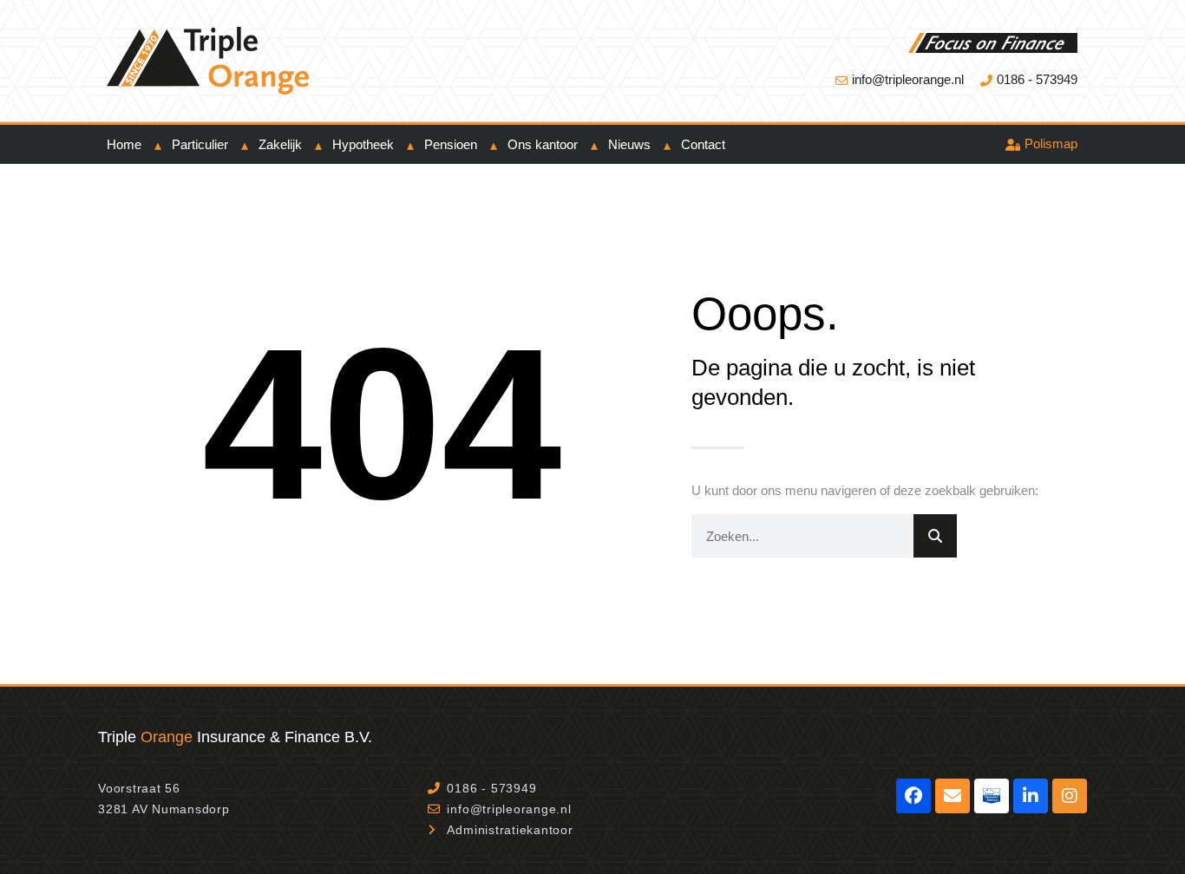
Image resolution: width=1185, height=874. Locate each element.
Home (124, 144)
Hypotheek (363, 144)
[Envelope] (952, 796)
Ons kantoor (542, 144)
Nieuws (629, 144)
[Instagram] (1069, 796)
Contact (703, 144)
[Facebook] (913, 796)
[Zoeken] (935, 536)
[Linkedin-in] (1030, 796)
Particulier (200, 144)
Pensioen (450, 144)
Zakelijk (280, 144)
